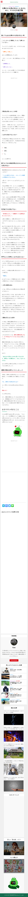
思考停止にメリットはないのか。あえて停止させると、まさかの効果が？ (14, 778)
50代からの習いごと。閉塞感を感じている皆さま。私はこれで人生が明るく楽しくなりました (14, 728)
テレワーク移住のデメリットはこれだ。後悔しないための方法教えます (14, 745)
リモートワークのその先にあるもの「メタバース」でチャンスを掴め (14, 711)
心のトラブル (12, 6)
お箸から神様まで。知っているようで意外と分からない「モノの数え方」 (14, 866)
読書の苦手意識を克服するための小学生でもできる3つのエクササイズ (16, 696)
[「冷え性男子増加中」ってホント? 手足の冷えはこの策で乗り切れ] (14, 769)
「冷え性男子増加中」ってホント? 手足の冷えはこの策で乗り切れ (14, 761)
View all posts (14, 660)
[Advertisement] (14, 93)
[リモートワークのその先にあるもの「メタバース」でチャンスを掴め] (14, 719)
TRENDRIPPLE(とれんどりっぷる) (16, 895)
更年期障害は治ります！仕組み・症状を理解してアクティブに (16, 683)
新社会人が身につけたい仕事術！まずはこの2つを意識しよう (16, 689)
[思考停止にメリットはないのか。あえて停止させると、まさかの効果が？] (14, 785)
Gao (16, 29)
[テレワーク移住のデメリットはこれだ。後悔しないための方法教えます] (14, 752)
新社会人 (17, 6)
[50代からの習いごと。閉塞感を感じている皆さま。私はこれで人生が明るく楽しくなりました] (14, 736)
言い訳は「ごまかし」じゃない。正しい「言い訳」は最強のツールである (14, 848)
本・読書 (16, 693)
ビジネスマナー (13, 699)
